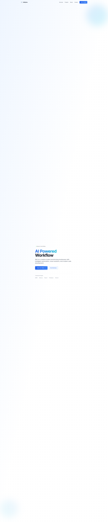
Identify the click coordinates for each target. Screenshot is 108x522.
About (71, 2)
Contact (76, 2)
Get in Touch (83, 2)
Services (61, 2)
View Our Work (40, 267)
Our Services (53, 267)
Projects (66, 2)
